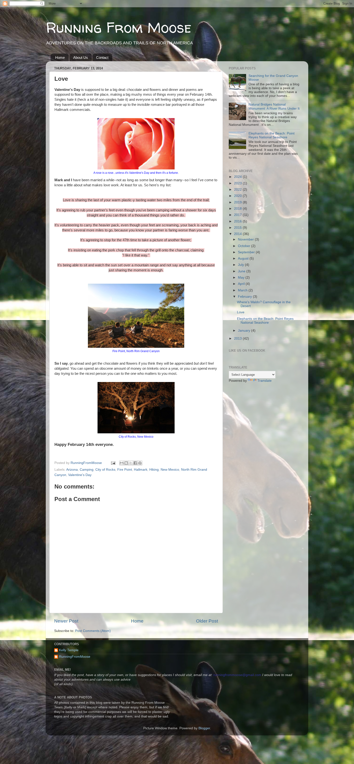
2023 (238, 183)
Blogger (204, 728)
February (245, 296)
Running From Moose (118, 27)
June (242, 271)
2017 (238, 215)
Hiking (154, 469)
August (243, 258)
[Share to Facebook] (135, 463)
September (247, 252)
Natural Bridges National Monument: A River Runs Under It (274, 106)
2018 (238, 208)
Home (60, 57)
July (241, 265)
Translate (264, 380)
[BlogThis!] (126, 463)
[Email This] (121, 463)
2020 (238, 196)
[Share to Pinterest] (140, 463)
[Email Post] (112, 463)
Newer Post (66, 620)
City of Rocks (105, 469)
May (241, 277)
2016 (238, 221)
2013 (238, 338)
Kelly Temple (69, 650)
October (244, 246)
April (242, 284)
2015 (238, 227)
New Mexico (170, 469)
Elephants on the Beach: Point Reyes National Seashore (272, 135)
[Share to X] (130, 463)
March (243, 290)
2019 (238, 202)
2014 (238, 234)
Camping (86, 469)
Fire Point (124, 469)
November (246, 239)
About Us (80, 57)
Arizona (72, 469)
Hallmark (140, 469)
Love (240, 312)
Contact (102, 57)
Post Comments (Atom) (93, 631)
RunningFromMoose (74, 656)
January (244, 330)
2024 (238, 177)
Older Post (207, 620)
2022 (238, 189)
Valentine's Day (80, 475)
